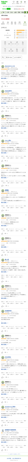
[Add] (25, 16)
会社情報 (9, 458)
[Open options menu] (26, 66)
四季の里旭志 (4, 15)
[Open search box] (3, 57)
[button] (9, 66)
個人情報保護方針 (16, 458)
